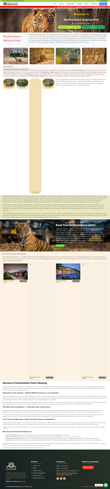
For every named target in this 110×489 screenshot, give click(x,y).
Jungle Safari (70, 3)
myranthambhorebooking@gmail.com (14, 1)
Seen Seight (35, 192)
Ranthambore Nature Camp (8, 281)
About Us (102, 486)
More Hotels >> (17, 260)
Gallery (79, 3)
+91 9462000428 (64, 468)
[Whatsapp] (106, 485)
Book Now (60, 245)
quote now (88, 467)
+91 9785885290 (102, 1)
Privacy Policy (37, 470)
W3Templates (29, 486)
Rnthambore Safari (9, 87)
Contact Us (94, 3)
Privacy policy (85, 486)
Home (55, 3)
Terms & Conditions (39, 473)
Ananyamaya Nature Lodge (61, 281)
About (86, 3)
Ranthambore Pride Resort (35, 378)
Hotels (61, 3)
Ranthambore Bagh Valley (87, 378)
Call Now (103, 3)
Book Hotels (22, 87)
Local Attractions (38, 478)
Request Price (23, 281)
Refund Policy (37, 475)
